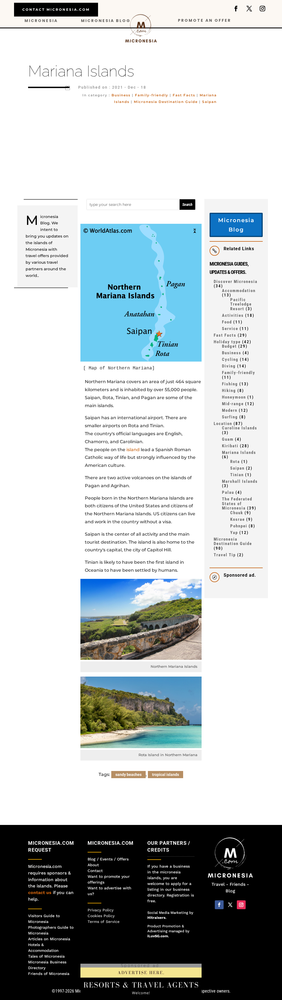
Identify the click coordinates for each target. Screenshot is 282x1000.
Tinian (237, 474)
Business (121, 95)
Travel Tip (225, 554)
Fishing (230, 384)
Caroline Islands (239, 428)
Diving (229, 366)
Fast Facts (184, 95)
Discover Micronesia (235, 281)
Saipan (209, 102)
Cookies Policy (101, 916)
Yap (234, 532)
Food (227, 322)
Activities (233, 315)
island (133, 449)
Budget (229, 346)
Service (230, 328)
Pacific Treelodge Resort (241, 304)
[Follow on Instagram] (262, 8)
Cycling (230, 359)
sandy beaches (128, 774)
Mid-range (233, 403)
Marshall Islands (240, 481)
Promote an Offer (204, 20)
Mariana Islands (239, 452)
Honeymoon (234, 397)
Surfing (230, 417)
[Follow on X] (249, 8)
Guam (228, 439)
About (93, 865)
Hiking (229, 390)
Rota (235, 461)
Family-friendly (151, 95)
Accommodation (239, 290)
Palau (228, 492)
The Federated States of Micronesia (237, 504)
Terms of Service (104, 921)
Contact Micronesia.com (56, 9)
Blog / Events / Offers (108, 859)
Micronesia (41, 21)
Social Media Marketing (167, 913)
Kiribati (230, 445)
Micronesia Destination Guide (166, 102)
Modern (229, 410)
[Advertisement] (141, 151)
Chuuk (236, 512)
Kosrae (237, 519)
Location (223, 423)
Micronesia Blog (106, 21)
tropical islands (165, 774)
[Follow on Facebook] (236, 8)
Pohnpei (238, 526)
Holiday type (227, 341)
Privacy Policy (100, 910)
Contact (95, 870)
